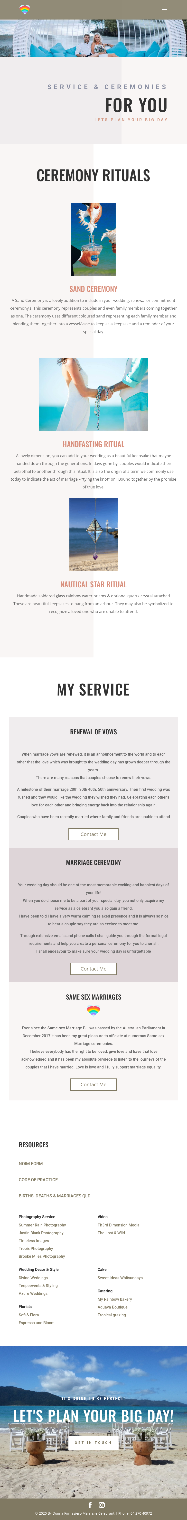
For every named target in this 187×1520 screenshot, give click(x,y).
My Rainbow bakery (115, 1299)
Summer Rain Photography (42, 1225)
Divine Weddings (33, 1278)
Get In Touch (93, 1443)
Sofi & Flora (29, 1315)
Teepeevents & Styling (38, 1285)
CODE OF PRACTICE (38, 1179)
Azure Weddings (33, 1293)
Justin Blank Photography (41, 1233)
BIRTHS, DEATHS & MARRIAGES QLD (55, 1195)
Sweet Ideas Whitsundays (120, 1278)
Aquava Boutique (113, 1307)
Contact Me (93, 834)
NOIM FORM (31, 1163)
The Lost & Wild (111, 1233)
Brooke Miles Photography (42, 1256)
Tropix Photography (36, 1248)
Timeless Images (34, 1240)
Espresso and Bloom (37, 1322)
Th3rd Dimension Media (119, 1225)
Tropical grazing (112, 1315)
